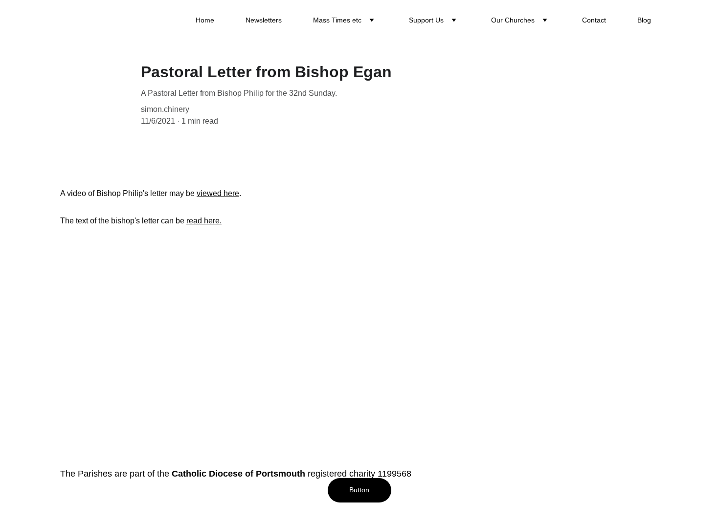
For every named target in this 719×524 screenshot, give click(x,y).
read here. (204, 221)
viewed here (218, 193)
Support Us (426, 20)
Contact (594, 20)
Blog (644, 20)
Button (359, 490)
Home (205, 20)
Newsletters (264, 20)
